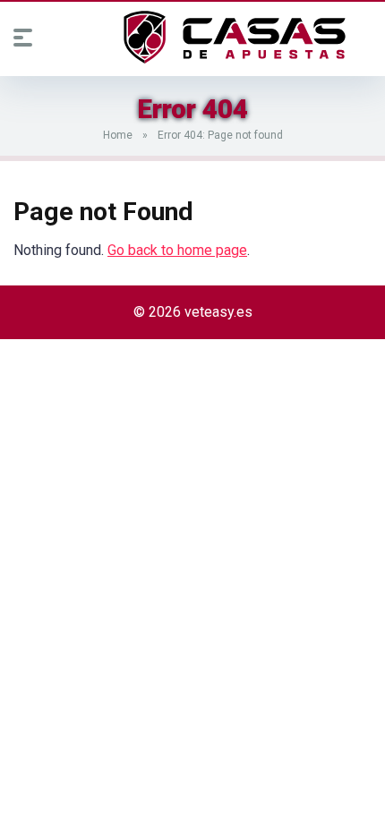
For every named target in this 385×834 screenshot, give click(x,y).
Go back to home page (177, 250)
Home (118, 135)
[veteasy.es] (234, 37)
